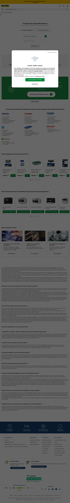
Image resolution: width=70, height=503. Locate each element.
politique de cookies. (40, 76)
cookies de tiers (38, 71)
